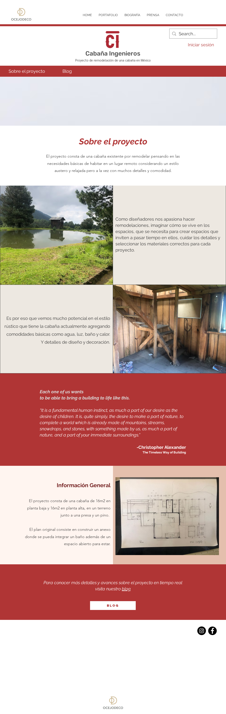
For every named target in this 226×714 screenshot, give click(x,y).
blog (126, 588)
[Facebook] (212, 630)
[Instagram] (201, 630)
